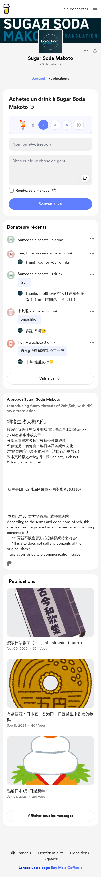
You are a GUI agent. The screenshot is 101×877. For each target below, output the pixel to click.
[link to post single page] (50, 620)
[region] (50, 152)
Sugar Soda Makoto (50, 58)
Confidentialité (51, 853)
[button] (95, 10)
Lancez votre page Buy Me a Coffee (49, 867)
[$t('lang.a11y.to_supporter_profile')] (20, 262)
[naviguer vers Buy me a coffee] (6, 9)
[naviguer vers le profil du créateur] (50, 41)
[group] (50, 622)
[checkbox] (29, 190)
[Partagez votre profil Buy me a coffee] (95, 51)
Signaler (50, 859)
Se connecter (76, 9)
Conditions (79, 853)
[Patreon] (9, 563)
